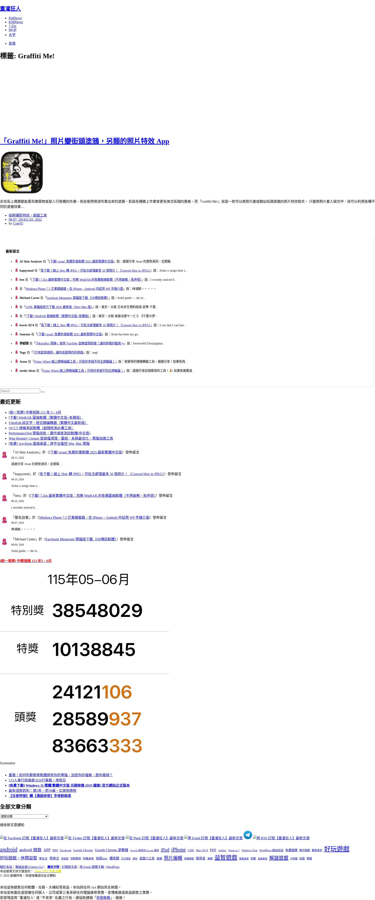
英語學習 (262, 859)
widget (222, 850)
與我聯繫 (103, 898)
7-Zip (12, 26)
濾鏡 (159, 858)
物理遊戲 (189, 858)
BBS (55, 850)
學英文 (54, 858)
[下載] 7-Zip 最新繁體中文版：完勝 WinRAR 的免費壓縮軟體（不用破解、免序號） (86, 279)
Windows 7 (234, 850)
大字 (12, 35)
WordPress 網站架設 (271, 850)
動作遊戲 (304, 850)
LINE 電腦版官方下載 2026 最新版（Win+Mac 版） (59, 307)
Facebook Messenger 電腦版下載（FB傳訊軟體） (77, 298)
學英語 (64, 858)
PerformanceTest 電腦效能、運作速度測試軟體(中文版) (49, 433)
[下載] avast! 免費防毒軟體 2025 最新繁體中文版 (81, 261)
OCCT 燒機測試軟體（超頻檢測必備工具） (42, 428)
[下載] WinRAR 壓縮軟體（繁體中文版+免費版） (57, 316)
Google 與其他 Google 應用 (144, 850)
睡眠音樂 (244, 859)
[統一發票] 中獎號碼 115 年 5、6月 (35, 412)
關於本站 (6, 867)
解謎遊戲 (278, 858)
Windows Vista (249, 850)
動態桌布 (317, 850)
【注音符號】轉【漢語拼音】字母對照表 (40, 796)
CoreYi (18, 223)
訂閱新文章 (69, 867)
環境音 (201, 858)
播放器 (114, 858)
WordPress (112, 867)
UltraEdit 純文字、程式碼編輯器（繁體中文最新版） (48, 423)
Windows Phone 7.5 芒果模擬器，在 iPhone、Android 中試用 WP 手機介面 (74, 288)
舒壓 (253, 858)
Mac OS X (202, 850)
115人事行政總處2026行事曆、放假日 (37, 780)
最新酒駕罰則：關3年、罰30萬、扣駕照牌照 (42, 790)
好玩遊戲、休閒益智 (18, 858)
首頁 (12, 43)
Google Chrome (83, 850)
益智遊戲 (226, 857)
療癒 (210, 858)
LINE (191, 850)
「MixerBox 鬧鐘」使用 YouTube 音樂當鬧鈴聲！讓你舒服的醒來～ (80, 343)
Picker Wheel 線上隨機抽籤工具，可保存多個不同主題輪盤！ (74, 361)
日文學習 (126, 858)
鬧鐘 (309, 858)
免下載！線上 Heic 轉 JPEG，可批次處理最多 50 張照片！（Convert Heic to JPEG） (95, 270)
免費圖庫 (291, 850)
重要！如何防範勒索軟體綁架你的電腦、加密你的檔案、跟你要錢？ (61, 775)
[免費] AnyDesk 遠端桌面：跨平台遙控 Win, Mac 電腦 (49, 443)
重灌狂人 (10, 8)
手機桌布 (88, 858)
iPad (165, 849)
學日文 (43, 858)
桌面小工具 (147, 858)
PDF (213, 850)
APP (47, 850)
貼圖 (302, 858)
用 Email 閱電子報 (92, 867)
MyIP (12, 30)
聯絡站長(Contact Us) (29, 867)
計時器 (294, 858)
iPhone (178, 849)
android (8, 849)
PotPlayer (15, 18)
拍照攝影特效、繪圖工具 (28, 215)
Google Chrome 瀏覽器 (111, 850)
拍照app (101, 858)
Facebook (65, 850)
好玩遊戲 (336, 849)
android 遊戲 (30, 850)
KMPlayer (16, 22)
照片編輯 (173, 858)
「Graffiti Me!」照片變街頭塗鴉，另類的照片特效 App (84, 141)
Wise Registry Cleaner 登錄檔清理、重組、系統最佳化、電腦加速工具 (61, 438)
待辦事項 (75, 858)
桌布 (135, 858)
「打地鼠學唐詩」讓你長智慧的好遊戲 (58, 352)
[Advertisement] (78, 97)
